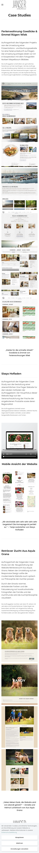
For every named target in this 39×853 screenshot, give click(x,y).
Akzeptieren (19, 837)
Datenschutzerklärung (9, 832)
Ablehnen (19, 843)
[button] (2, 4)
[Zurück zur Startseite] (19, 4)
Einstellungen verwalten (19, 849)
